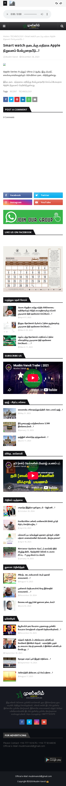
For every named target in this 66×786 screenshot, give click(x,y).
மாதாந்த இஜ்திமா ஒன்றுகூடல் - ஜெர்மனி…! (36, 507)
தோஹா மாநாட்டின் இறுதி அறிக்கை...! (34, 658)
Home (6, 36)
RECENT (13, 91)
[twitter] (48, 195)
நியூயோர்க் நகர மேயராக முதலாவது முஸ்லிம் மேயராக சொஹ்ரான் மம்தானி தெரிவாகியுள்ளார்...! (39, 628)
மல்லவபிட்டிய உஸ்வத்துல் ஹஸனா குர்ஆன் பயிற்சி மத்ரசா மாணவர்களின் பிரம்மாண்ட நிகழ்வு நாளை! (39, 536)
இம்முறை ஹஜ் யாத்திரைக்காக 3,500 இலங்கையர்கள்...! (34, 425)
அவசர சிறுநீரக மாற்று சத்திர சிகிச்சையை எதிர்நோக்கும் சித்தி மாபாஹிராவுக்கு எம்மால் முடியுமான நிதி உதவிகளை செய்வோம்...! (37, 310)
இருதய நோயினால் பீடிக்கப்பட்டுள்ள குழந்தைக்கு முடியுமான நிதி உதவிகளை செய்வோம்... (38, 325)
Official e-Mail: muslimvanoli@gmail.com (33, 776)
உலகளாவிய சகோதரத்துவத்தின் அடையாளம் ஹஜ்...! (40, 409)
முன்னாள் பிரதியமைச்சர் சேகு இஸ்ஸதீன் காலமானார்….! (35, 590)
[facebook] (17, 195)
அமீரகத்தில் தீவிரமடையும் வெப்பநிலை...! (35, 672)
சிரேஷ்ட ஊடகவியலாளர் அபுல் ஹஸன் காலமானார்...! (34, 576)
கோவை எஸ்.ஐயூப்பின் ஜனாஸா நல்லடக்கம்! (36, 602)
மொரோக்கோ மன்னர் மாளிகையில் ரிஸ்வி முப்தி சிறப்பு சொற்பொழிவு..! (38, 523)
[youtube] (48, 202)
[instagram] (17, 202)
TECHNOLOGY (16, 36)
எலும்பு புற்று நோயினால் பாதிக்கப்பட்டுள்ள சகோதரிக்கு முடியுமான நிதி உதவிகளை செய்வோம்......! (35, 340)
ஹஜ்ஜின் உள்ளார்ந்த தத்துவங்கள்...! (33, 437)
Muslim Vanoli (11, 56)
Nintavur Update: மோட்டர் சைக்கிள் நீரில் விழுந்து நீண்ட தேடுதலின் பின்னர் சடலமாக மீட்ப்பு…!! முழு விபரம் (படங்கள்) (37, 551)
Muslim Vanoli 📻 (41, 781)
